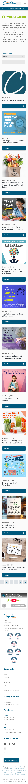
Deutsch (13, 770)
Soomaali (10, 768)
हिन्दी (15, 774)
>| (25, 582)
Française (6, 774)
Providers (6, 680)
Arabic (17, 770)
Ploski (11, 774)
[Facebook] (10, 745)
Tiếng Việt (9, 772)
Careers (12, 8)
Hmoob (5, 768)
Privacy (6, 620)
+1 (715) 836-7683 (9, 729)
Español (22, 767)
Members (6, 677)
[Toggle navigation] (25, 3)
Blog (7, 8)
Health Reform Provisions (11, 690)
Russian (22, 770)
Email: (5, 752)
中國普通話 (21, 768)
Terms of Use (8, 623)
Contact (24, 8)
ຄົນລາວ (16, 768)
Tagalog (22, 774)
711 (5, 724)
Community (18, 8)
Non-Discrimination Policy (11, 625)
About (3, 8)
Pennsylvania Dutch (18, 772)
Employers (7, 682)
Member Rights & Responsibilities (14, 628)
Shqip (18, 774)
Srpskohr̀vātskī (6, 770)
